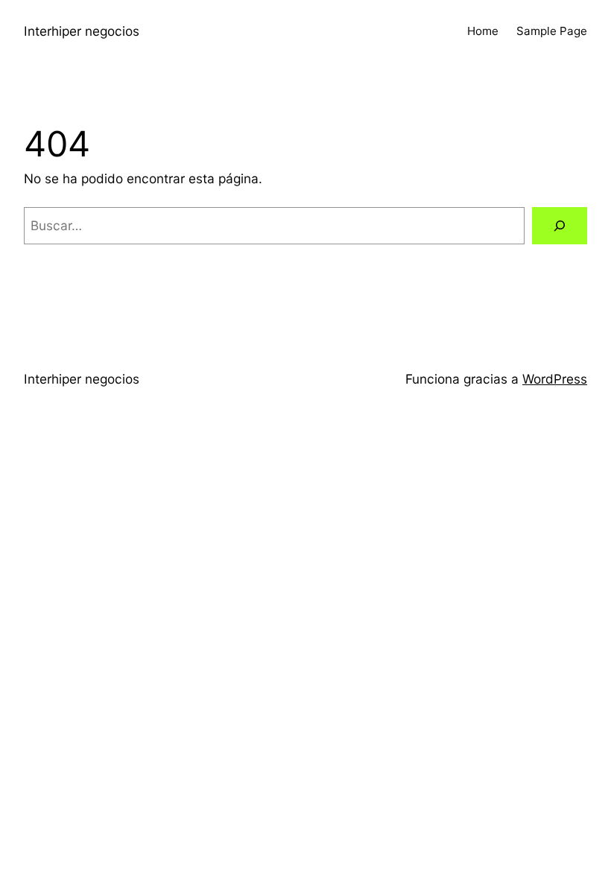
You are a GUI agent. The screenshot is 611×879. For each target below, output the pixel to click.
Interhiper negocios (81, 31)
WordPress (554, 379)
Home (482, 31)
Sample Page (551, 31)
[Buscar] (559, 226)
